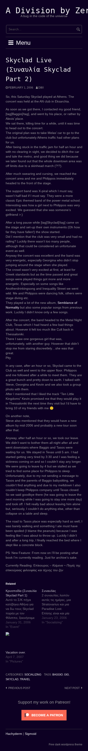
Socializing (32, 674)
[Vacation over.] (21, 641)
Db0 (41, 87)
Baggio (57, 674)
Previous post (19, 688)
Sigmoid (30, 733)
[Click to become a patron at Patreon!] (44, 715)
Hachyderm (14, 733)
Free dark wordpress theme (65, 744)
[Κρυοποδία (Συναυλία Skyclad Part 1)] (24, 609)
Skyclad (12, 679)
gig (66, 674)
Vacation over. (16, 652)
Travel (25, 679)
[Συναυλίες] (60, 606)
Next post (72, 688)
